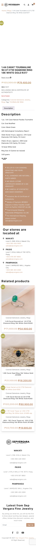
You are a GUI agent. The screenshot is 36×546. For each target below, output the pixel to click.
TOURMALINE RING (16, 102)
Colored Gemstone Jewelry (20, 100)
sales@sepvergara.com (14, 246)
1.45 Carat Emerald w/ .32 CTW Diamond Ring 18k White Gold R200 (18, 322)
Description (8, 108)
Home (4, 11)
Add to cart (18, 334)
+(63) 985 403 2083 (13, 270)
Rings (9, 11)
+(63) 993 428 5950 (13, 243)
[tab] (8, 108)
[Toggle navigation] (2, 5)
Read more (5, 77)
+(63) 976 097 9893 (13, 257)
